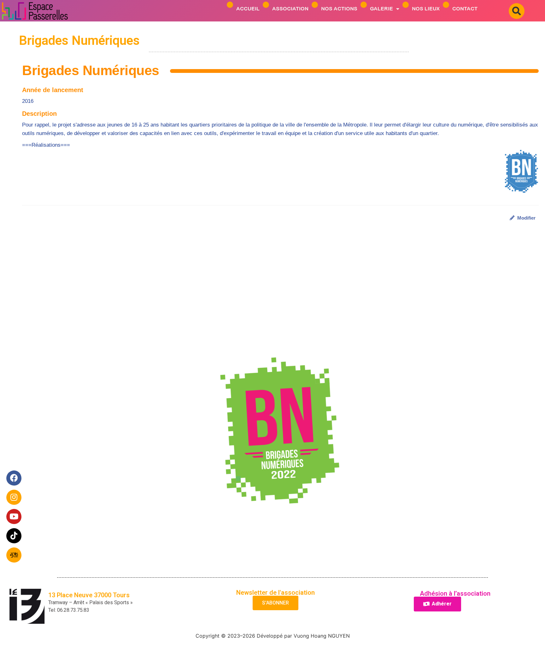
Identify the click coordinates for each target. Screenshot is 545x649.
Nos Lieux (426, 8)
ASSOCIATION (290, 8)
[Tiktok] (14, 536)
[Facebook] (14, 478)
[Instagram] (14, 497)
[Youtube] (14, 517)
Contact (465, 8)
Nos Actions (339, 8)
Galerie (381, 8)
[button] (516, 11)
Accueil (248, 8)
